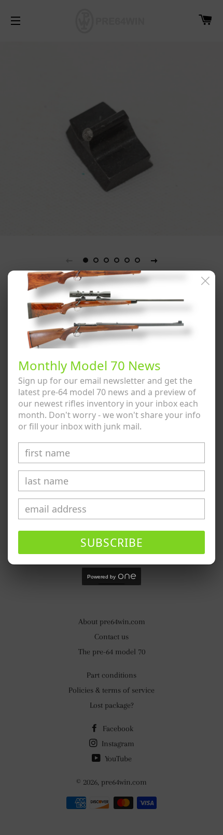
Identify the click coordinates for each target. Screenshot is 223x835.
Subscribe (111, 542)
